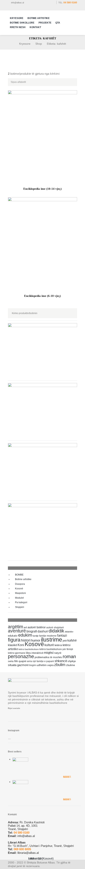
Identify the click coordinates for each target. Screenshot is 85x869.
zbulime (70, 665)
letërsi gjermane (16, 653)
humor (35, 640)
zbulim (59, 664)
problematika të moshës (48, 657)
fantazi (62, 635)
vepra (50, 665)
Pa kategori (21, 602)
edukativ (13, 635)
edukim (25, 635)
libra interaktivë (34, 652)
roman (69, 656)
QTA (57, 22)
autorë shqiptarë (55, 627)
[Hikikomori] (20, 781)
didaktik (56, 630)
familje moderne (48, 635)
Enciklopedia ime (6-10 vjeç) (42, 295)
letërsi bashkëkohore (29, 649)
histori (25, 640)
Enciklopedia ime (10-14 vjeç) (42, 188)
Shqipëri (19, 607)
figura (14, 640)
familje (36, 636)
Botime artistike (23, 579)
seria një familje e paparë (40, 661)
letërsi (58, 645)
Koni (21, 645)
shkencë (61, 661)
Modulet (19, 597)
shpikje (72, 661)
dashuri (43, 631)
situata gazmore (18, 665)
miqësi (49, 653)
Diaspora (20, 584)
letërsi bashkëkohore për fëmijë (56, 649)
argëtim (15, 626)
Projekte (45, 22)
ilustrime (51, 639)
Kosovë (19, 588)
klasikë (12, 645)
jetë (65, 640)
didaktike (69, 631)
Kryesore (16, 18)
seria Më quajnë (17, 661)
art (25, 627)
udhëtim (42, 665)
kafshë (72, 640)
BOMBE (19, 574)
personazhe (21, 656)
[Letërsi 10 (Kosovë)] (20, 759)
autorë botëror (37, 627)
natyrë (57, 653)
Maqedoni (20, 593)
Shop (38, 43)
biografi (31, 631)
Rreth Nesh (18, 27)
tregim (32, 665)
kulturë (49, 645)
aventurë (17, 630)
